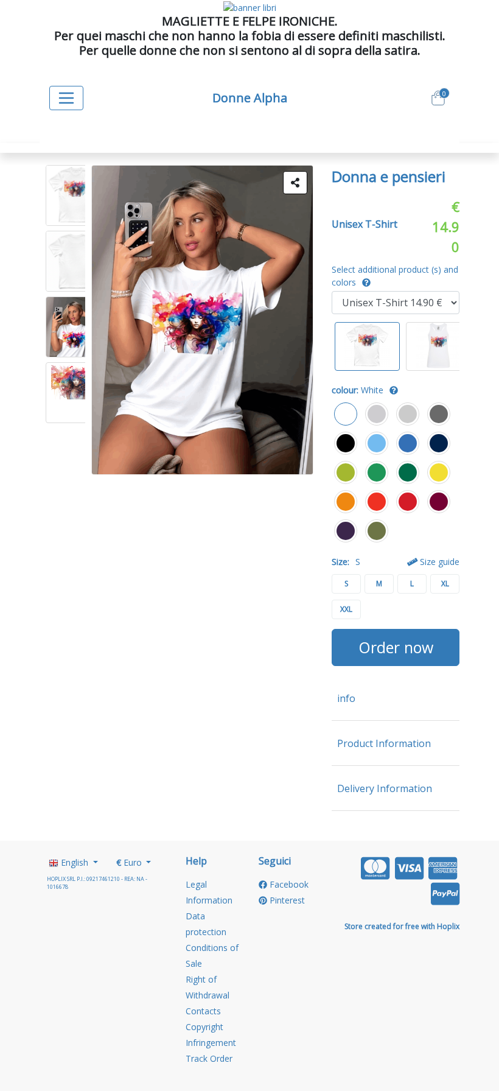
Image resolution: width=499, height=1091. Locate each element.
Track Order (209, 1058)
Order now (395, 647)
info (346, 698)
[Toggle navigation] (66, 98)
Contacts (203, 1011)
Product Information (384, 743)
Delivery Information (384, 788)
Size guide (438, 561)
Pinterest (286, 900)
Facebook (288, 884)
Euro (130, 862)
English (74, 862)
